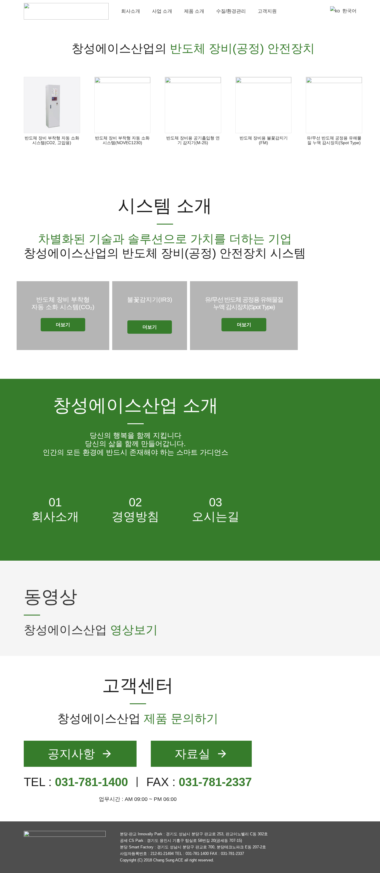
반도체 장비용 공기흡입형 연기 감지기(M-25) (193, 140)
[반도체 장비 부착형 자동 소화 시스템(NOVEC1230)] (123, 105)
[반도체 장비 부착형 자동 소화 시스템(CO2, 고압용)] (52, 105)
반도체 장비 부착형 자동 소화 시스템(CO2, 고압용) (52, 140)
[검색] (318, 11)
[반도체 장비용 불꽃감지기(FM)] (264, 105)
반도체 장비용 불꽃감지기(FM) (264, 140)
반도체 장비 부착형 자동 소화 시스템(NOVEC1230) (122, 140)
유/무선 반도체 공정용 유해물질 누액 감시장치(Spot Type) (334, 140)
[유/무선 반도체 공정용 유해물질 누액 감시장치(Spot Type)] (334, 105)
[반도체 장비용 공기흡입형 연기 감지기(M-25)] (193, 105)
